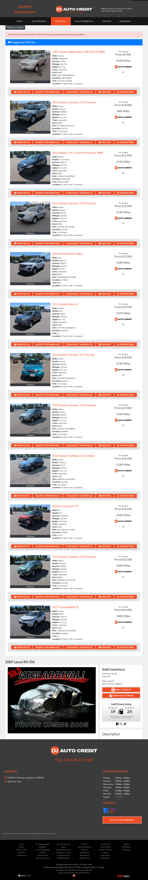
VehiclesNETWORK (72, 867)
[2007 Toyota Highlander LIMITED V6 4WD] (30, 65)
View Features (126, 92)
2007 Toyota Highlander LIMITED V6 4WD (78, 51)
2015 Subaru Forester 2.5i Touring (73, 354)
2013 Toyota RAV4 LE (65, 607)
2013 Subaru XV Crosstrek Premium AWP (77, 152)
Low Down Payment (63, 855)
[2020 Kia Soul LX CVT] (30, 520)
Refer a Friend (105, 855)
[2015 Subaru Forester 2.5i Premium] (30, 116)
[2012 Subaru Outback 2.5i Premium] (30, 570)
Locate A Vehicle (105, 847)
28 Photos (30, 233)
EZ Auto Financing (83, 21)
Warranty (84, 850)
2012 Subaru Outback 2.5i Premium (74, 556)
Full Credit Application (42, 850)
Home (19, 21)
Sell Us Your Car (84, 858)
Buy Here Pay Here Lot (63, 850)
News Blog (21, 852)
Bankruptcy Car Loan (63, 852)
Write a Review (84, 855)
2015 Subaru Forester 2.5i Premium (74, 102)
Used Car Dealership (84, 847)
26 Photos (30, 132)
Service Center (105, 844)
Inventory (60, 21)
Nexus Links (126, 850)
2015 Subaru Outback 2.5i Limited (73, 455)
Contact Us (105, 852)
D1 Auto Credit (86, 864)
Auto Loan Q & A (42, 855)
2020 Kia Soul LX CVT (65, 506)
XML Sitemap (126, 847)
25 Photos (30, 82)
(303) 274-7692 (14, 782)
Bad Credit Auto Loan (42, 858)
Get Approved (38, 21)
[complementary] (141, 873)
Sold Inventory (105, 858)
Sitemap (126, 844)
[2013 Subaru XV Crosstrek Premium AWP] (30, 166)
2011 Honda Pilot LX (65, 304)
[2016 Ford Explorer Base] (30, 267)
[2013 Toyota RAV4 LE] (30, 620)
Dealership (124, 21)
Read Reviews (84, 852)
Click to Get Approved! (122, 820)
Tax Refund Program (63, 858)
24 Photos (30, 183)
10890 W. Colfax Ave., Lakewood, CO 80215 (25, 778)
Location (106, 21)
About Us (22, 847)
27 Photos (30, 284)
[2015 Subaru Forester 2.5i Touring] (30, 368)
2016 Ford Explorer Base (67, 253)
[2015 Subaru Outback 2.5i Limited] (30, 469)
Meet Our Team (21, 850)
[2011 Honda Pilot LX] (30, 318)
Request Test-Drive (105, 850)
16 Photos (30, 385)
